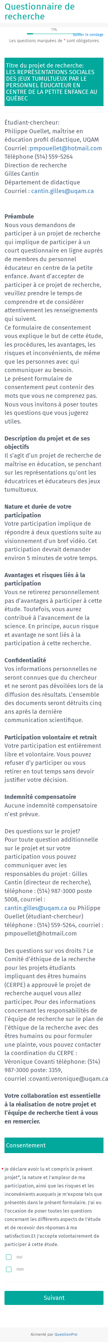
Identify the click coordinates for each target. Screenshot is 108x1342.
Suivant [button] (54, 1297)
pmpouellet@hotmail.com (66, 148)
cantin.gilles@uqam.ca (62, 191)
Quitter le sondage (88, 35)
